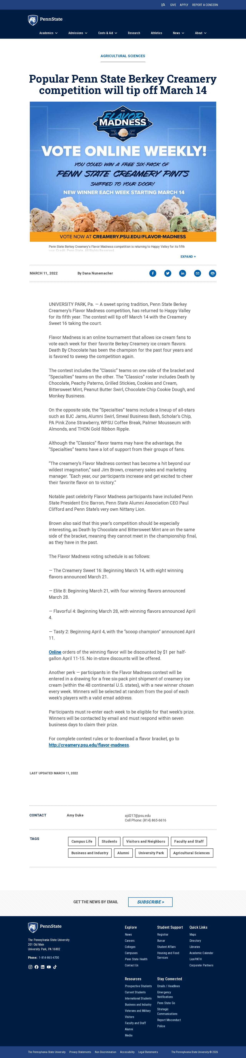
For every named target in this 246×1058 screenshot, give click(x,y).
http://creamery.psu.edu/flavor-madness (89, 745)
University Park (151, 853)
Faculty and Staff (189, 841)
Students (109, 841)
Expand (187, 256)
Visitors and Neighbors (145, 841)
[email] (197, 274)
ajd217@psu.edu (138, 816)
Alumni (123, 853)
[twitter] (167, 274)
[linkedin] (182, 274)
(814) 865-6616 (154, 820)
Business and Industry (89, 853)
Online (55, 652)
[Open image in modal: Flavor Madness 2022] (123, 172)
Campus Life (81, 841)
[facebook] (152, 274)
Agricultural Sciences (123, 56)
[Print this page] (212, 273)
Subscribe (149, 902)
